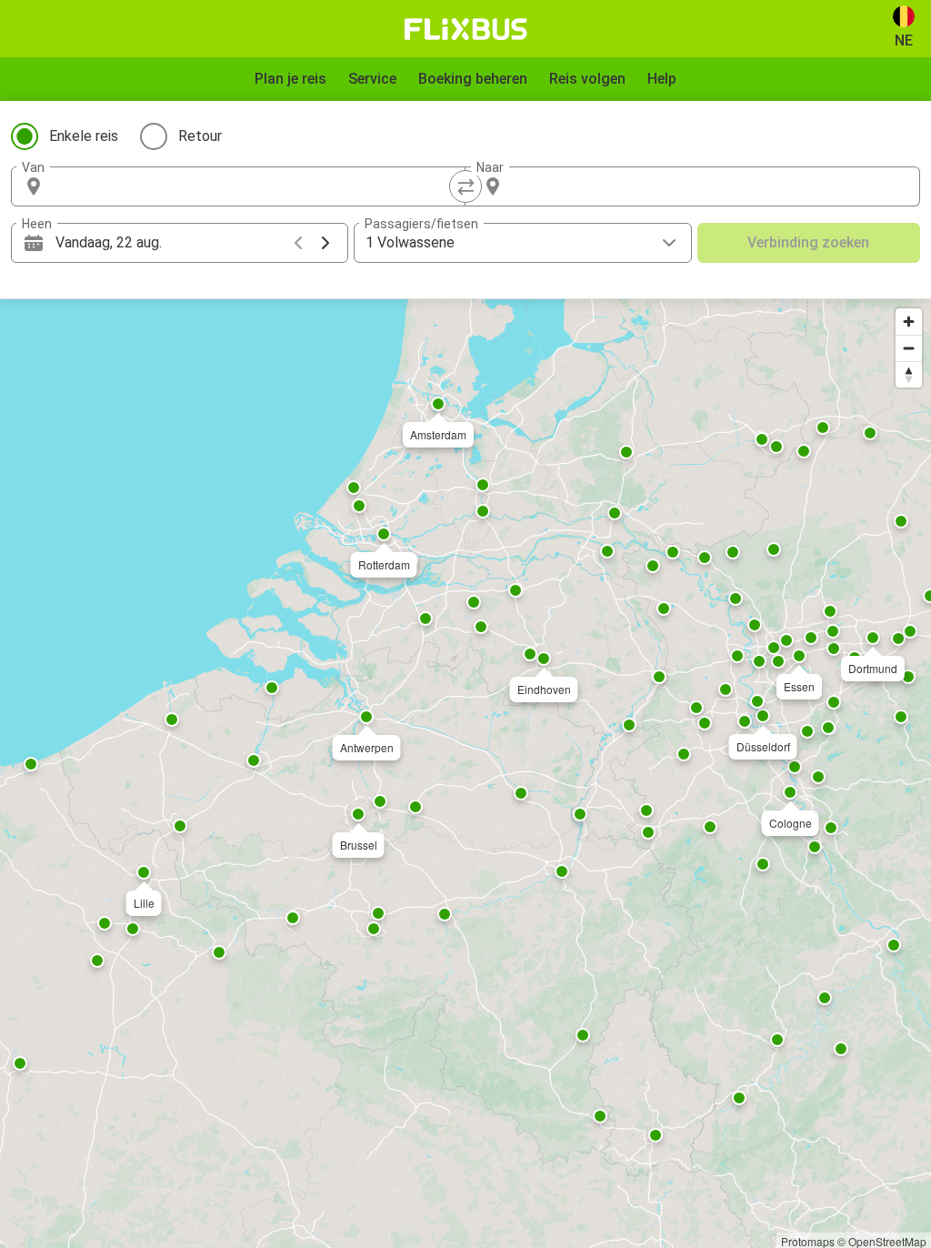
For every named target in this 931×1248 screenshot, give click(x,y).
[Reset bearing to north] (909, 374)
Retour (200, 136)
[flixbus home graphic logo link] (466, 29)
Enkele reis (83, 136)
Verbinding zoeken (808, 242)
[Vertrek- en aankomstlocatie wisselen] (465, 186)
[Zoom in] (909, 321)
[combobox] (254, 186)
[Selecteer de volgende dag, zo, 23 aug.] (325, 243)
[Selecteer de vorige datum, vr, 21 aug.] (298, 243)
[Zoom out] (909, 348)
